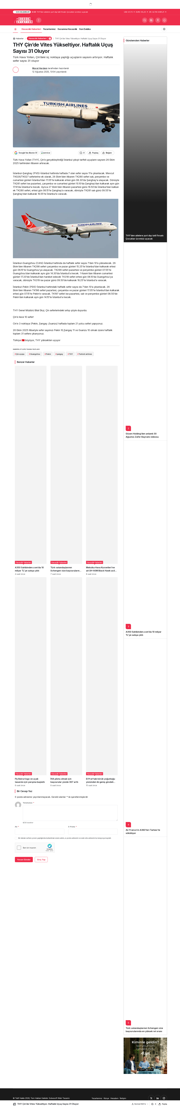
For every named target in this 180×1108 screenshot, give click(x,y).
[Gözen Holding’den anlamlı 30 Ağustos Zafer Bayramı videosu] (145, 341)
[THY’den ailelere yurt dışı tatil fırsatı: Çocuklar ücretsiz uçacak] (145, 143)
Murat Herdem (39, 68)
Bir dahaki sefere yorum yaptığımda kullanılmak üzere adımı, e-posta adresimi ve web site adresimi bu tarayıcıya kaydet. (64, 838)
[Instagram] (164, 1098)
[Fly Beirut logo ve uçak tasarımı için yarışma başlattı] (31, 681)
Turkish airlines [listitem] (84, 354)
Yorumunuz (28, 803)
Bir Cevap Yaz (24, 791)
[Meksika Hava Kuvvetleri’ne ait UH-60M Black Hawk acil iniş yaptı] (102, 470)
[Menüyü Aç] (38, 20)
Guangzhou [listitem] (34, 354)
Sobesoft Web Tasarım (59, 1098)
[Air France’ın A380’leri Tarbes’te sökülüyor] (145, 738)
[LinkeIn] (157, 1098)
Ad (17, 827)
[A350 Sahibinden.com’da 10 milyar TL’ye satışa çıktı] (31, 470)
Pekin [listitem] (48, 354)
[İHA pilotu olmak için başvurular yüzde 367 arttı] (66, 681)
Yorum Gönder (24, 859)
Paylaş (164, 1104)
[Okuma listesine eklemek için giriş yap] (117, 153)
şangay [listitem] (59, 354)
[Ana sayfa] (15, 29)
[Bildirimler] (164, 20)
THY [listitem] (70, 354)
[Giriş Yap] (157, 20)
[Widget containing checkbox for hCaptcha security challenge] (35, 848)
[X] (151, 1098)
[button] (151, 20)
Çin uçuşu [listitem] (19, 354)
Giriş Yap (41, 859)
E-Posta (72, 827)
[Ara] (144, 20)
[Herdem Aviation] (23, 20)
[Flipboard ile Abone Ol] (46, 153)
